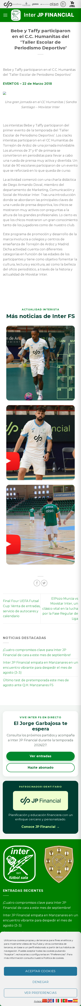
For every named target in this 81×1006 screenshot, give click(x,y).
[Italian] (60, 1000)
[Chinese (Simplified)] (44, 1000)
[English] (49, 1000)
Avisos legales (41, 1001)
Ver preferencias (40, 993)
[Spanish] (75, 1000)
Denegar (40, 982)
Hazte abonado (40, 767)
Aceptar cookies (40, 971)
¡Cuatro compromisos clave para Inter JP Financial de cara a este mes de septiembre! (37, 652)
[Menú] (5, 15)
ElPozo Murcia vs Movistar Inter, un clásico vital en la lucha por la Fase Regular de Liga (60, 609)
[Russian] (70, 1000)
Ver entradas (40, 756)
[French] (55, 1000)
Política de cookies (53, 957)
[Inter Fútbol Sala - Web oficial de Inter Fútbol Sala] (43, 15)
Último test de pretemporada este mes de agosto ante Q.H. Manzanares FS (36, 682)
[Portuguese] (65, 1000)
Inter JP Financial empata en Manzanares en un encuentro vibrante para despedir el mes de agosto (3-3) (40, 667)
